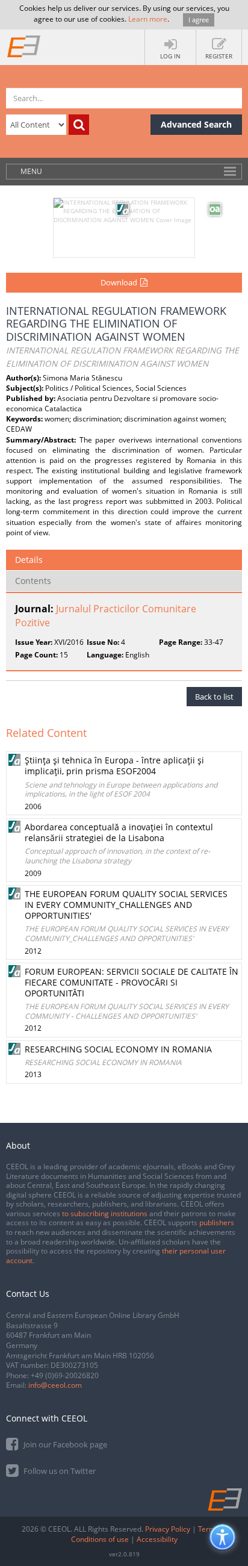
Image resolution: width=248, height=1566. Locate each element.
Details (29, 559)
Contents (33, 580)
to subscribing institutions (104, 1213)
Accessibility (157, 1539)
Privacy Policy (167, 1529)
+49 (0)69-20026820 (65, 1375)
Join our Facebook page (64, 1444)
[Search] (79, 124)
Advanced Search (196, 124)
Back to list (214, 696)
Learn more (147, 19)
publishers (216, 1222)
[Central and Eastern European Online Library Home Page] (24, 46)
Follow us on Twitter (59, 1470)
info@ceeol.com (55, 1385)
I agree (198, 19)
